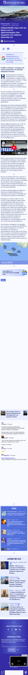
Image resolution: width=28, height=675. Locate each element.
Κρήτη (3, 280)
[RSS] (20, 629)
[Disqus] (14, 441)
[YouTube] (16, 629)
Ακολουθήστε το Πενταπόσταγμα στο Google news (11, 272)
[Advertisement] (14, 347)
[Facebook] (8, 629)
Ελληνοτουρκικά (5, 24)
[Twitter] (12, 629)
